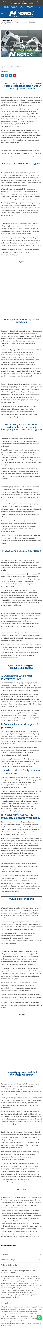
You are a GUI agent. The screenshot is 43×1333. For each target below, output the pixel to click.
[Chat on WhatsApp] (39, 1318)
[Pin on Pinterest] (14, 75)
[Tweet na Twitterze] (6, 75)
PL (37, 7)
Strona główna (6, 20)
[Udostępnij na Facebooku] (2, 75)
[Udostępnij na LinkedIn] (10, 75)
